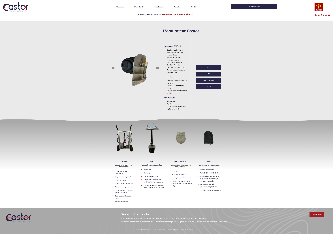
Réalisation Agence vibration (185, 229)
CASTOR (170, 88)
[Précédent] (113, 68)
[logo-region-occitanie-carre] (319, 3)
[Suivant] (157, 68)
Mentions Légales (172, 229)
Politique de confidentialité (159, 229)
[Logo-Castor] (16, 2)
